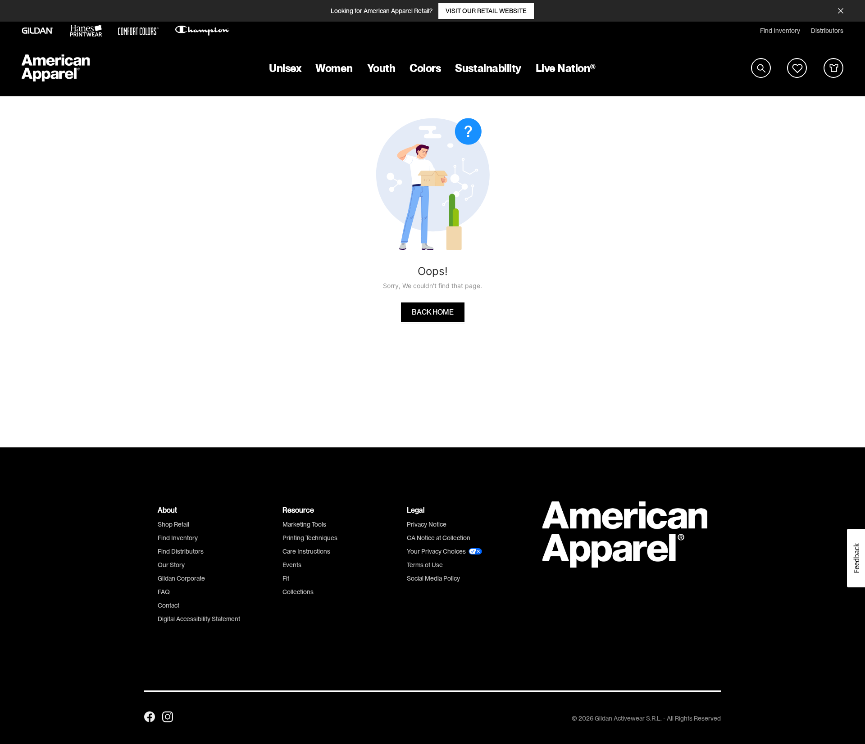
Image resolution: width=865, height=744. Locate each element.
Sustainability (488, 68)
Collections (298, 591)
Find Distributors (181, 551)
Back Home (433, 312)
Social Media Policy (433, 578)
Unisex (285, 68)
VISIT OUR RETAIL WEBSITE (486, 11)
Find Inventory (780, 30)
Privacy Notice (426, 524)
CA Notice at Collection (438, 537)
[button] (856, 558)
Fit (285, 578)
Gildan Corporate (181, 578)
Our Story (171, 564)
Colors (425, 68)
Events (291, 564)
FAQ (164, 591)
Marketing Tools (304, 524)
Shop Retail (173, 524)
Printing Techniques (309, 537)
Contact (168, 605)
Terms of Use (425, 564)
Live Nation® (566, 68)
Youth (381, 68)
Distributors (827, 30)
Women (334, 68)
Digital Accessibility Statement (199, 618)
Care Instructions (306, 551)
